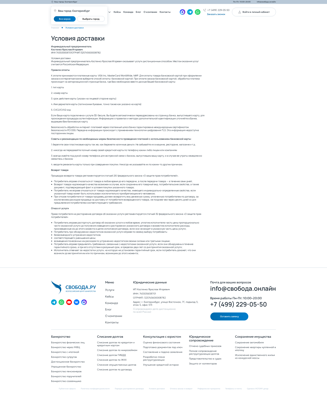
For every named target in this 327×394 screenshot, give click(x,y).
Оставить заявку (229, 316)
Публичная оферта (67, 389)
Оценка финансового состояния (161, 342)
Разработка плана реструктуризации (154, 358)
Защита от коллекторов (203, 363)
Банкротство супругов (64, 357)
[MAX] (182, 12)
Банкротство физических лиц (68, 342)
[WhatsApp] (197, 12)
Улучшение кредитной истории (161, 364)
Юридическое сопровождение (201, 338)
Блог (138, 12)
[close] (325, 292)
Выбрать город (90, 18)
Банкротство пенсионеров (66, 371)
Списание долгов (110, 337)
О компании (150, 12)
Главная (55, 28)
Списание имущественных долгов (116, 364)
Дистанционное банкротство (68, 361)
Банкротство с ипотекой (65, 352)
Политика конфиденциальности (95, 389)
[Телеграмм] (190, 12)
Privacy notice (317, 293)
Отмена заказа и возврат (181, 389)
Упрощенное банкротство (66, 366)
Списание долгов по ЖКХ (112, 359)
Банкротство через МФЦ (65, 347)
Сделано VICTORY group (257, 389)
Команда (128, 12)
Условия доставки (157, 389)
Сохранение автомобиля (249, 342)
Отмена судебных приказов (205, 346)
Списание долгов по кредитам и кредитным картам (116, 344)
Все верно (65, 18)
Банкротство (60, 337)
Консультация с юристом (162, 337)
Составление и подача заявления (162, 352)
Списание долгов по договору (114, 369)
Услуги (109, 290)
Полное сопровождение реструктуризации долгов (204, 352)
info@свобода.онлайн (266, 2)
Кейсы (117, 12)
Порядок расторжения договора (129, 389)
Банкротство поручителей (66, 376)
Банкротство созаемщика (66, 381)
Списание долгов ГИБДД (111, 355)
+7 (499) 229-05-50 (238, 304)
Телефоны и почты (233, 389)
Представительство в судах (205, 358)
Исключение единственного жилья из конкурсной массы (255, 356)
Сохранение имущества (253, 337)
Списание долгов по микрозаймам (117, 350)
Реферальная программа (209, 389)
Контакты (165, 12)
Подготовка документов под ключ (162, 347)
